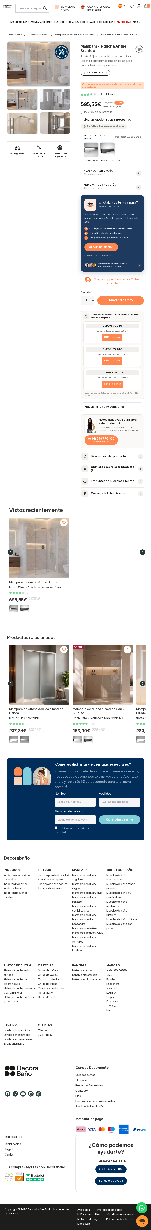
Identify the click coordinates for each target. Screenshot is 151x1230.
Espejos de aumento (50, 888)
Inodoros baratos (14, 888)
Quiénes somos (85, 1075)
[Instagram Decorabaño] (16, 1095)
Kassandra (113, 984)
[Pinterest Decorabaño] (32, 1095)
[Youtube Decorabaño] (24, 1095)
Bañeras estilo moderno (86, 979)
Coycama (112, 1002)
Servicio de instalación (90, 1106)
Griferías (45, 965)
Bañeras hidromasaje (84, 975)
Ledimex (111, 993)
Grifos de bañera (48, 971)
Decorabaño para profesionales (95, 1101)
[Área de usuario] (139, 6)
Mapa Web (83, 1224)
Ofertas (43, 1030)
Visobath (111, 988)
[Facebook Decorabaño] (9, 1095)
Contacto (82, 1091)
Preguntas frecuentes (89, 1085)
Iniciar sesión (13, 1144)
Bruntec (111, 979)
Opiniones (82, 1080)
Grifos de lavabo (48, 975)
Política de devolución (119, 1219)
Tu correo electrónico (69, 811)
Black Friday (45, 1035)
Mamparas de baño (39, 35)
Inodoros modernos (16, 884)
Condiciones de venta (120, 1215)
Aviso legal (83, 1210)
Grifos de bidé (46, 997)
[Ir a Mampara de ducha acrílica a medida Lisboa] (39, 675)
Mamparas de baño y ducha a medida (74, 35)
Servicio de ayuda (111, 1181)
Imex (109, 1010)
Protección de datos (109, 1210)
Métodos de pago (88, 1219)
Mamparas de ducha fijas (87, 893)
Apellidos (105, 794)
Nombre (60, 794)
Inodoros (12, 870)
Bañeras (79, 965)
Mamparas (80, 870)
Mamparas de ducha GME (87, 933)
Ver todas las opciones (128, 137)
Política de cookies (88, 1215)
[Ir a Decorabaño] (40, 1070)
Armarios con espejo (50, 880)
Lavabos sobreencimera (18, 1039)
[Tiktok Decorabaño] (39, 1095)
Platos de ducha (17, 965)
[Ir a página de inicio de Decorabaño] (7, 9)
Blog (78, 1096)
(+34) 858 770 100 (111, 1169)
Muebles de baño (120, 870)
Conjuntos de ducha (50, 979)
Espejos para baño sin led (53, 875)
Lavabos (11, 1025)
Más (135, 22)
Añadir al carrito (121, 300)
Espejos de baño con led (53, 884)
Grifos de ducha (47, 984)
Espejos (44, 870)
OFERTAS (45, 1025)
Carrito (9, 1154)
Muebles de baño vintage (121, 920)
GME (109, 975)
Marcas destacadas (116, 967)
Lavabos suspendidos (17, 1030)
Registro (10, 1149)
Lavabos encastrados (17, 1035)
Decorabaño (15, 35)
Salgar (110, 997)
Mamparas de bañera (85, 928)
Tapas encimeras (14, 1044)
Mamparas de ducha (84, 915)
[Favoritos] (132, 6)
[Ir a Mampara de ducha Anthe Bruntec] (39, 548)
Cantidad (86, 293)
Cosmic (111, 1006)
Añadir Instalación (101, 247)
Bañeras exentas (82, 971)
